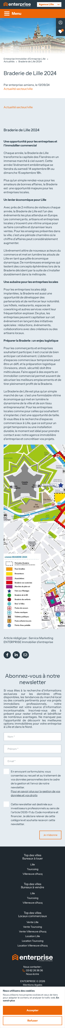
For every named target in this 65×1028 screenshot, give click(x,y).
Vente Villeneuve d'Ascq (32, 931)
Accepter (32, 1010)
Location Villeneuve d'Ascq (32, 945)
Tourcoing (32, 869)
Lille (32, 864)
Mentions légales (32, 984)
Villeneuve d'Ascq (32, 873)
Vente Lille (32, 922)
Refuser (32, 1020)
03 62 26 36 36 (34, 970)
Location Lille (32, 936)
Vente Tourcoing (32, 926)
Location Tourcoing (32, 940)
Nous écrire (32, 974)
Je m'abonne (50, 835)
